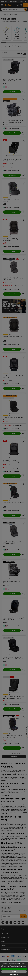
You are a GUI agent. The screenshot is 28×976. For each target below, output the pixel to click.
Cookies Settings (14, 974)
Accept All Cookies (14, 969)
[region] (14, 968)
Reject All (14, 971)
